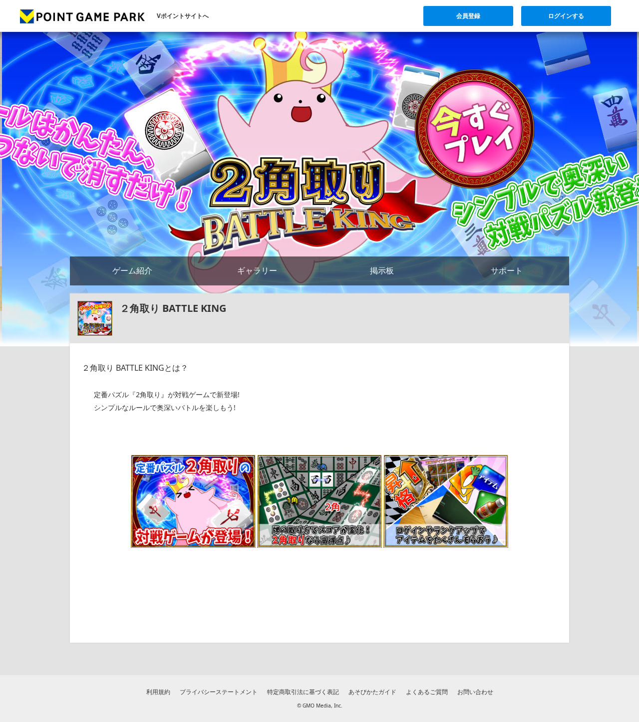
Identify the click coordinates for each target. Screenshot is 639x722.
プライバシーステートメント (219, 692)
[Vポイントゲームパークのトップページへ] (82, 15)
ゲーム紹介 (132, 270)
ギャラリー (257, 270)
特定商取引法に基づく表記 (303, 692)
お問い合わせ (475, 692)
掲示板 (382, 270)
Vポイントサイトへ (183, 15)
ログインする (566, 15)
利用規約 (158, 692)
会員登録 (468, 15)
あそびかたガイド (372, 692)
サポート (507, 270)
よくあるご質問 (427, 692)
